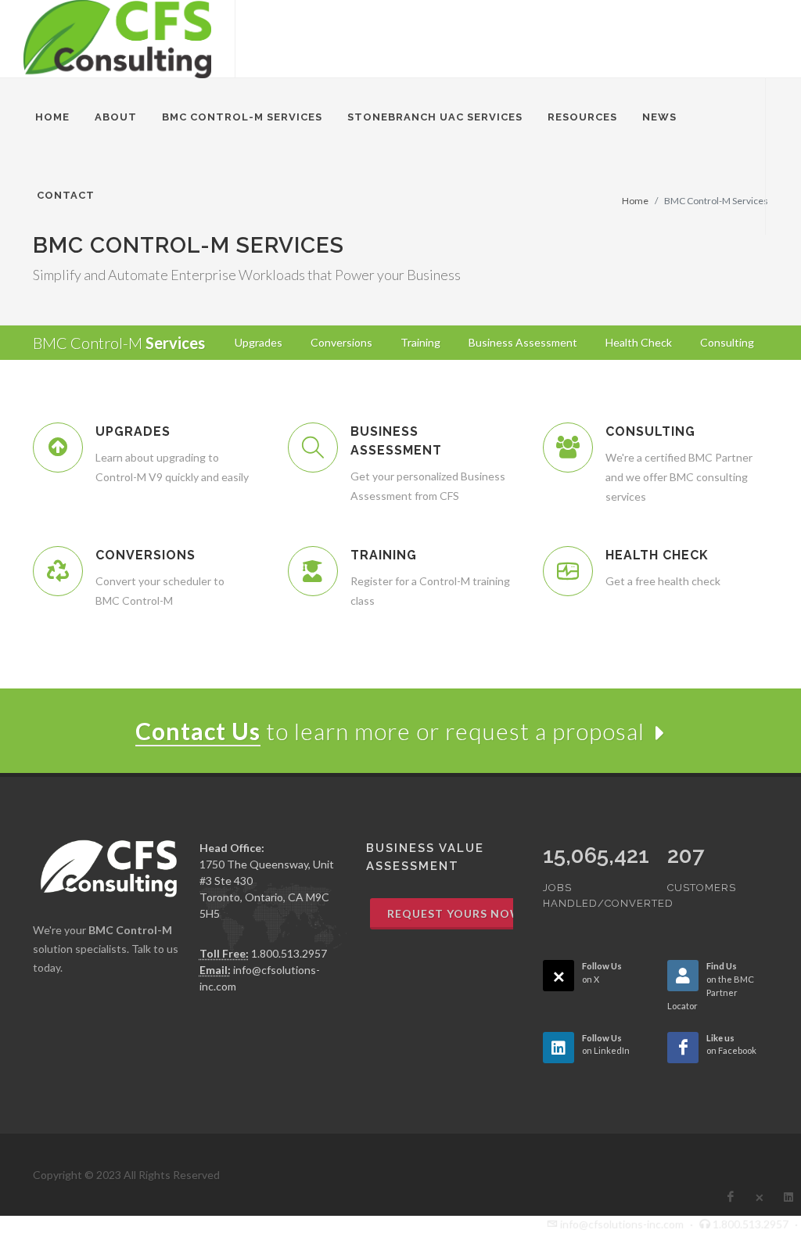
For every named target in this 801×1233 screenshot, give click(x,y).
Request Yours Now (455, 913)
